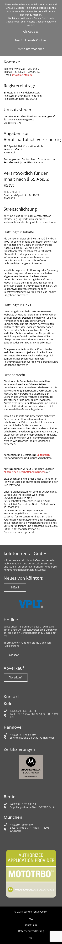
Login (31, 937)
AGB (31, 918)
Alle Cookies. (31, 32)
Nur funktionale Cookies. (31, 40)
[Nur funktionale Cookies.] (57, 28)
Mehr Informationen (31, 49)
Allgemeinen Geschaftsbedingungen (25, 472)
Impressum (31, 925)
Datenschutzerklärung (31, 931)
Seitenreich (43, 454)
